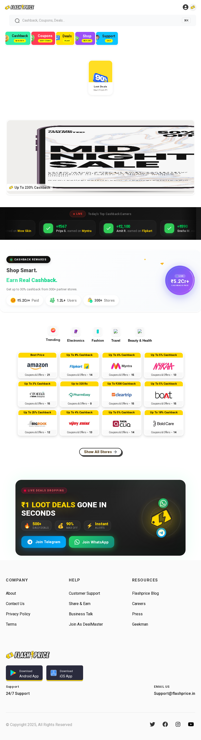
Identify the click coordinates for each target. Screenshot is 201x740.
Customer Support (84, 593)
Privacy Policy (18, 614)
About (11, 593)
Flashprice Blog (145, 593)
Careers (139, 603)
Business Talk (81, 614)
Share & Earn (79, 603)
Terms (11, 624)
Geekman (140, 624)
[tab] (54, 333)
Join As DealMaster (86, 624)
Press (137, 614)
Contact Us (15, 603)
